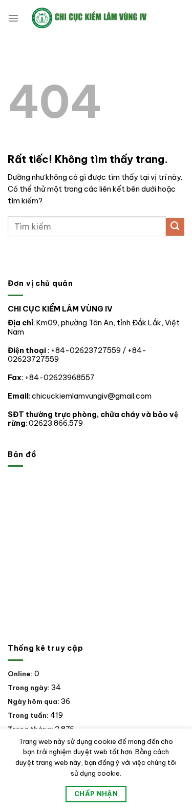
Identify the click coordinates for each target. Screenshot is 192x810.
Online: (21, 674)
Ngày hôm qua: (34, 701)
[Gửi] (175, 227)
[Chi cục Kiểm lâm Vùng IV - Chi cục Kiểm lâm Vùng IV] (102, 17)
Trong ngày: (29, 687)
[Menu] (13, 18)
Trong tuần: (29, 715)
